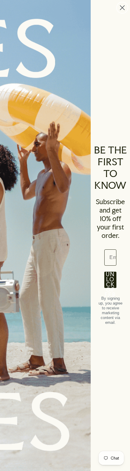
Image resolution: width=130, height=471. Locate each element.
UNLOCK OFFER (110, 280)
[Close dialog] (122, 7)
